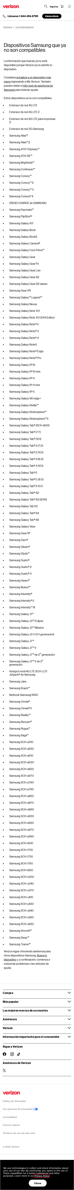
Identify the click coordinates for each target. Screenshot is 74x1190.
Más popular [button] (11, 1001)
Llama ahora (52, 16)
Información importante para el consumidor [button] (31, 1036)
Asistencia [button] (10, 1019)
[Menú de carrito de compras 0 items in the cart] (62, 6)
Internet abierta (11, 1125)
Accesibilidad (10, 1117)
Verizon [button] (8, 1028)
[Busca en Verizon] (46, 6)
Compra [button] (8, 992)
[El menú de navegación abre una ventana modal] (69, 6)
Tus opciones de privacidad (18, 1109)
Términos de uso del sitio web (19, 1133)
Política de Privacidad (14, 1101)
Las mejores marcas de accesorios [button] (25, 1010)
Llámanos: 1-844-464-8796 (23, 16)
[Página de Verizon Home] (11, 6)
